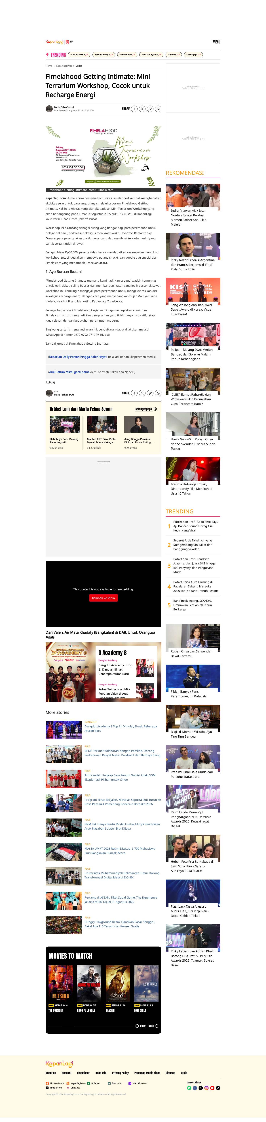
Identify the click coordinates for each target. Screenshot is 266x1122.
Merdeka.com (140, 1083)
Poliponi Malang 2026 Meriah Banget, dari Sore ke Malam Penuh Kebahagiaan (192, 354)
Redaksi (66, 1073)
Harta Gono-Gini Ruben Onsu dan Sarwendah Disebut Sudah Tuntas (193, 444)
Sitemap (170, 1073)
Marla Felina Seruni (64, 107)
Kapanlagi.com (78, 1083)
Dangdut (91, 722)
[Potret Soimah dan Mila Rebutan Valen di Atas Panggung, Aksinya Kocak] (145, 692)
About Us (51, 1073)
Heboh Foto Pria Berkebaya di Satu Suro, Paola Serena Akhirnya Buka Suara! (192, 866)
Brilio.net (75, 1087)
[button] (150, 109)
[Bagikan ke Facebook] (134, 109)
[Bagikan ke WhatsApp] (158, 109)
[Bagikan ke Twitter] (142, 109)
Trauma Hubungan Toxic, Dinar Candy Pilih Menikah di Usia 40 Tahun (191, 488)
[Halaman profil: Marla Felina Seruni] (49, 108)
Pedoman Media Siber (147, 1073)
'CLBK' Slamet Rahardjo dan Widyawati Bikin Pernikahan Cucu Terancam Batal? (191, 399)
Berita (79, 65)
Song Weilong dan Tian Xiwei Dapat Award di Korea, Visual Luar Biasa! (191, 309)
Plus (87, 746)
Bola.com (116, 1083)
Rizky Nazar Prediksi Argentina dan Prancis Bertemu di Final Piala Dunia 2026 (193, 264)
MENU (216, 42)
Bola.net (95, 1083)
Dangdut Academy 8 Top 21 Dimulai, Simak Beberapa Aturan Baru (115, 669)
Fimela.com (56, 1087)
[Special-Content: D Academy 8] (69, 672)
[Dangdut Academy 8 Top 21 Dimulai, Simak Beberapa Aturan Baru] (145, 668)
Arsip (184, 1073)
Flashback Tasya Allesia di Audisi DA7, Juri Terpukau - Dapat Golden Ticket (190, 911)
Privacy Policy (120, 1073)
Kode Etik (101, 1073)
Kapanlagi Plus (64, 65)
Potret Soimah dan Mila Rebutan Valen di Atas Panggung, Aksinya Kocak (114, 693)
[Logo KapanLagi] (59, 42)
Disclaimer (83, 1073)
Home (49, 65)
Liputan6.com (57, 1083)
